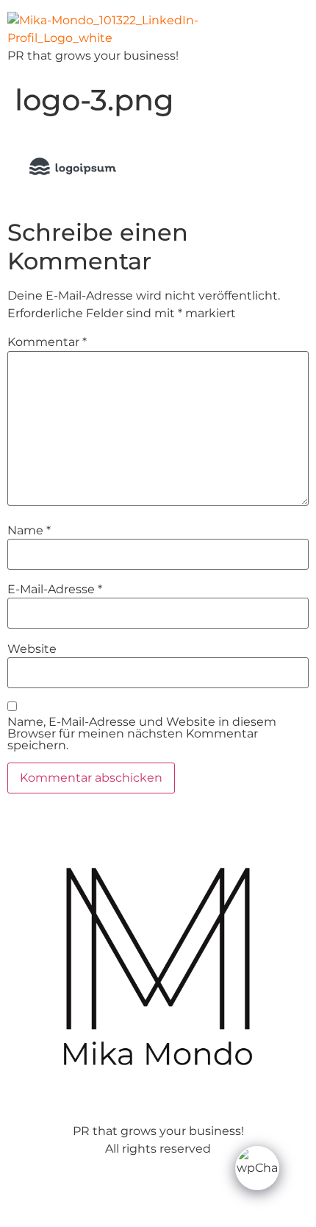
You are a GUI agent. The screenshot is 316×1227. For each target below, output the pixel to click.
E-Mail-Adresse (54, 589)
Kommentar (47, 342)
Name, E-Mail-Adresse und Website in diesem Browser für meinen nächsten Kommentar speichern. (141, 734)
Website (32, 649)
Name (29, 531)
